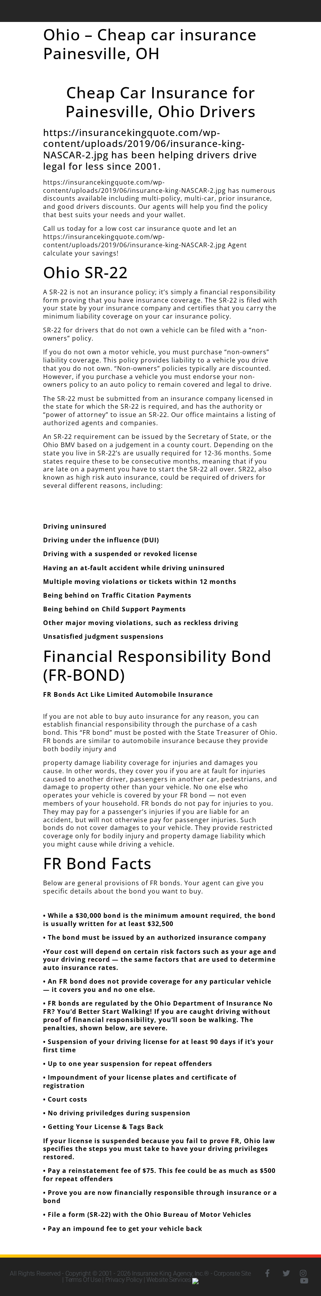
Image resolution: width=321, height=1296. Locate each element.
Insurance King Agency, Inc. (168, 1273)
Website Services (169, 1279)
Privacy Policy (123, 1279)
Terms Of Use (83, 1279)
